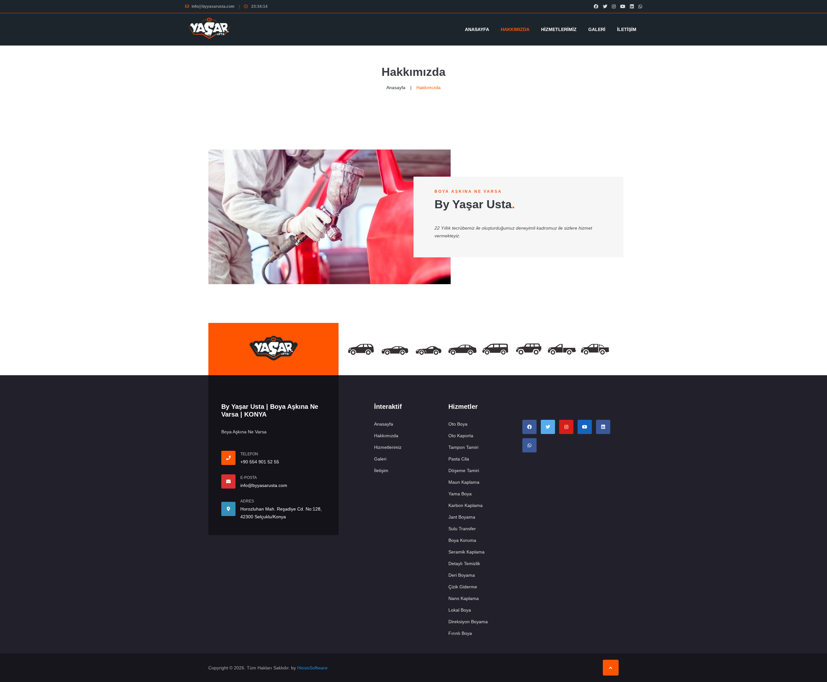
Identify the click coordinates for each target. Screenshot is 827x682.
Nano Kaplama (463, 598)
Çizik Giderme (462, 586)
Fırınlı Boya (460, 633)
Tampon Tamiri (463, 447)
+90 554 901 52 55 (259, 461)
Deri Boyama (461, 575)
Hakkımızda (515, 29)
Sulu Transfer (462, 528)
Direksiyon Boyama (468, 621)
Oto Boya (457, 424)
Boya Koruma (462, 540)
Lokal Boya (459, 610)
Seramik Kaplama (466, 551)
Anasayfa (477, 29)
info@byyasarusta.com (213, 6)
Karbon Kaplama (465, 505)
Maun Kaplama (463, 482)
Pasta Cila (458, 458)
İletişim (626, 29)
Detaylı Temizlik (464, 563)
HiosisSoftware (312, 667)
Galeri (596, 29)
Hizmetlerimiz (559, 29)
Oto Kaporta (460, 435)
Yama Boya (460, 493)
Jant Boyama (461, 517)
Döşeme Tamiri (463, 470)
